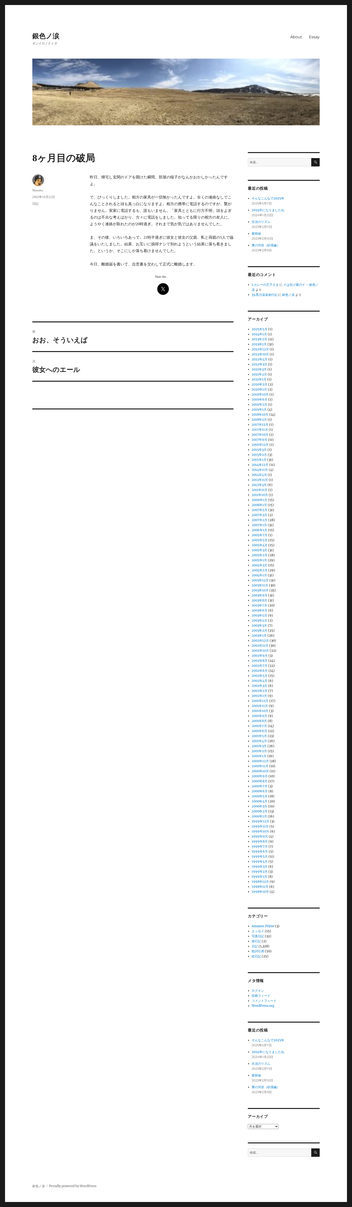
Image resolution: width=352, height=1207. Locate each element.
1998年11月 (260, 887)
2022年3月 (259, 364)
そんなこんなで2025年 (268, 198)
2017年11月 (260, 430)
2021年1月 (259, 379)
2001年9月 (259, 716)
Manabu (37, 190)
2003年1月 (259, 636)
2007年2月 (259, 520)
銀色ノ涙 (45, 36)
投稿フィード (261, 996)
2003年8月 (259, 600)
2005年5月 (259, 540)
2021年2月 (259, 374)
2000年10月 (260, 771)
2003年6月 (259, 610)
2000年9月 (260, 776)
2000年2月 (259, 811)
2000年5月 (259, 796)
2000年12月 (260, 761)
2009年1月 (259, 500)
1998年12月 (260, 882)
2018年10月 (260, 415)
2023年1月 (259, 344)
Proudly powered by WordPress (73, 1186)
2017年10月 (260, 435)
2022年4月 (259, 359)
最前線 (256, 233)
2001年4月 (259, 741)
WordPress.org (263, 1006)
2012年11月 (260, 480)
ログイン (258, 991)
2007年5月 (259, 510)
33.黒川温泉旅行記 (265, 295)
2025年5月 (259, 329)
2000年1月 (259, 816)
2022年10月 (260, 354)
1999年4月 (260, 862)
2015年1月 (259, 460)
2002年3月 (259, 686)
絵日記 (256, 956)
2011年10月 (260, 495)
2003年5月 (259, 615)
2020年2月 (259, 384)
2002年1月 (259, 696)
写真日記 (258, 936)
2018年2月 (259, 420)
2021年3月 (259, 369)
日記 (35, 203)
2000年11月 (260, 766)
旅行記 (256, 941)
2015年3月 (259, 450)
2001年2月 (259, 751)
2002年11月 (260, 646)
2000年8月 (259, 781)
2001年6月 (259, 731)
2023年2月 (259, 339)
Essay (314, 37)
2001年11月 (260, 706)
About (296, 37)
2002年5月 (259, 676)
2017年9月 (259, 440)
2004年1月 (259, 575)
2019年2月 (259, 404)
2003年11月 (260, 585)
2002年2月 (259, 691)
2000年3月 (259, 806)
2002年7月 (259, 666)
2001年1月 (259, 756)
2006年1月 (259, 530)
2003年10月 (260, 590)
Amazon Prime (263, 926)
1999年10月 (260, 831)
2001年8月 (259, 721)
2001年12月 (260, 701)
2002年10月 (260, 651)
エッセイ (258, 931)
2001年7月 (259, 726)
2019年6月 (259, 399)
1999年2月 (260, 872)
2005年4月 (259, 545)
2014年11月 (260, 470)
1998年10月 (260, 892)
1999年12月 (260, 821)
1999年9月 (260, 836)
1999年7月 (260, 846)
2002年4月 (259, 681)
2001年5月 (259, 736)
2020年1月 (259, 389)
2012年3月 (259, 485)
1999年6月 (260, 851)
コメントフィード (264, 1001)
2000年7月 (259, 786)
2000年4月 (259, 801)
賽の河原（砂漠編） (266, 245)
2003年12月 (260, 580)
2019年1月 (259, 410)
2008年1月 (259, 505)
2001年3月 (259, 746)
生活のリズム (261, 222)
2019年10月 (260, 394)
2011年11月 (259, 490)
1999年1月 (259, 877)
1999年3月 (259, 867)
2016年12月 (260, 445)
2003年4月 (259, 620)
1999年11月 (260, 826)
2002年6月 (260, 671)
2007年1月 (259, 525)
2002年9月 (260, 656)
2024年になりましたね (268, 210)
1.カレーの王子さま (265, 285)
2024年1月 (259, 334)
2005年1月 (259, 560)
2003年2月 (259, 630)
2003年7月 (259, 605)
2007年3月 (259, 515)
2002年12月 (260, 641)
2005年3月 (259, 550)
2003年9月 (259, 595)
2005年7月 (259, 535)
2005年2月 (259, 555)
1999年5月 (260, 856)
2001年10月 (260, 711)
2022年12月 (260, 349)
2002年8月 (259, 661)
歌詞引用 (258, 951)
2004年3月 (259, 565)
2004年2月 (259, 570)
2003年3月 (259, 625)
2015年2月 (259, 455)
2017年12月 (260, 425)
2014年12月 (260, 465)
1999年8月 (260, 841)
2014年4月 (259, 475)
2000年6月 (260, 791)
